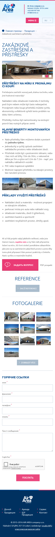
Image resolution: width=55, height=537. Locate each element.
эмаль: (5, 416)
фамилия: (6, 394)
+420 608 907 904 (33, 10)
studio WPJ (47, 525)
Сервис (42, 509)
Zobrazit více (28, 362)
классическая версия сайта (27, 529)
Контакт (43, 512)
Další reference (28, 288)
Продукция (29, 30)
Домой (7, 509)
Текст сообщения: (10, 431)
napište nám (21, 242)
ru (46, 20)
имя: (4, 382)
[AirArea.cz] (11, 8)
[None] (11, 317)
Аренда (25, 509)
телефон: (6, 405)
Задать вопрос (23, 264)
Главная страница (14, 30)
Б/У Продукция (27, 513)
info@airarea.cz (32, 12)
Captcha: (6, 457)
